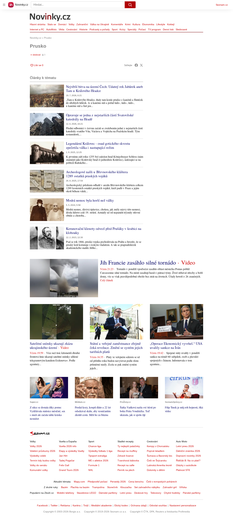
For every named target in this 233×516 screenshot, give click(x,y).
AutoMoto (51, 29)
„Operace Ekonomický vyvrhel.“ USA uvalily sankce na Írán (176, 345)
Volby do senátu (38, 465)
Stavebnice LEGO (86, 492)
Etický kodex (121, 505)
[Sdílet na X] (141, 65)
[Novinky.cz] (50, 17)
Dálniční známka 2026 (188, 451)
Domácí (62, 24)
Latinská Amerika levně (159, 465)
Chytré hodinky (172, 492)
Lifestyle (160, 24)
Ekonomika (148, 24)
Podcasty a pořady (100, 29)
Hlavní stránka (37, 24)
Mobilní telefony (65, 492)
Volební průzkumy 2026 (42, 451)
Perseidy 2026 (118, 481)
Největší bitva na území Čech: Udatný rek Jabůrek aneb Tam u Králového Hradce (104, 88)
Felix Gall (64, 465)
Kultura (136, 24)
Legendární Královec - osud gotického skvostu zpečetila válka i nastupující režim (98, 145)
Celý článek (106, 280)
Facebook (42, 505)
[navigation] (4, 4)
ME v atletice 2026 (98, 460)
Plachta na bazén (80, 487)
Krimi (127, 24)
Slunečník (112, 487)
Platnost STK (183, 470)
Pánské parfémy (191, 492)
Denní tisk (168, 29)
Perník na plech (126, 470)
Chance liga (94, 446)
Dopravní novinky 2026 (188, 455)
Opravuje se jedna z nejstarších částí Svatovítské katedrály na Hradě (100, 117)
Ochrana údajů (139, 505)
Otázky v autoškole (186, 465)
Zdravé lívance (126, 455)
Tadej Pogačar (67, 460)
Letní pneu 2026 (185, 446)
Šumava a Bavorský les (159, 455)
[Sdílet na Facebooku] (136, 65)
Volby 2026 (36, 446)
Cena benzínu (136, 481)
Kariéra (77, 505)
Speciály (131, 29)
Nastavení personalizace (183, 505)
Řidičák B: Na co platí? (188, 460)
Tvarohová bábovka (128, 460)
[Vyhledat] (130, 4)
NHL (90, 470)
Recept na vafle (126, 465)
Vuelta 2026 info (67, 446)
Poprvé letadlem (155, 451)
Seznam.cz (222, 4)
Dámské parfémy (108, 492)
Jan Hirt (63, 455)
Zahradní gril (170, 487)
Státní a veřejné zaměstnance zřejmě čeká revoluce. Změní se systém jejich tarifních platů (116, 347)
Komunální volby (39, 470)
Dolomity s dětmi (156, 470)
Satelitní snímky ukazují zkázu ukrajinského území (51, 345)
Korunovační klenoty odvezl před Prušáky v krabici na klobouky (103, 230)
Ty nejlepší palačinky (129, 446)
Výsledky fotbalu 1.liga (100, 451)
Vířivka (183, 487)
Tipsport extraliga (97, 455)
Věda (61, 29)
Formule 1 (93, 465)
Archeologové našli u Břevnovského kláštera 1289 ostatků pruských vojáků (97, 174)
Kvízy (122, 29)
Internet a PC (37, 29)
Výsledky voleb (38, 455)
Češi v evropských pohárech (161, 481)
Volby (71, 24)
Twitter (54, 505)
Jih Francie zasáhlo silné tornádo (138, 262)
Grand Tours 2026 (69, 470)
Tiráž (86, 505)
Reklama (65, 505)
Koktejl (170, 24)
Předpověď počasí (97, 481)
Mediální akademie (101, 505)
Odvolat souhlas (158, 505)
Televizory (155, 492)
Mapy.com (79, 481)
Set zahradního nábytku (147, 487)
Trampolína (98, 487)
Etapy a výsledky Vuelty (71, 451)
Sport (115, 29)
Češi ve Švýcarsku (157, 460)
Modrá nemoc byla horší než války (90, 200)
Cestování (71, 29)
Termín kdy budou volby (43, 460)
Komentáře (117, 24)
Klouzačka (126, 487)
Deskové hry (141, 492)
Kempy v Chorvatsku (158, 446)
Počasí (142, 29)
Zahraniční (82, 24)
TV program (154, 29)
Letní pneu (126, 492)
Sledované (181, 29)
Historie (83, 29)
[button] (47, 96)
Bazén (64, 487)
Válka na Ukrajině (99, 24)
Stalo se (51, 24)
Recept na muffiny (127, 451)
